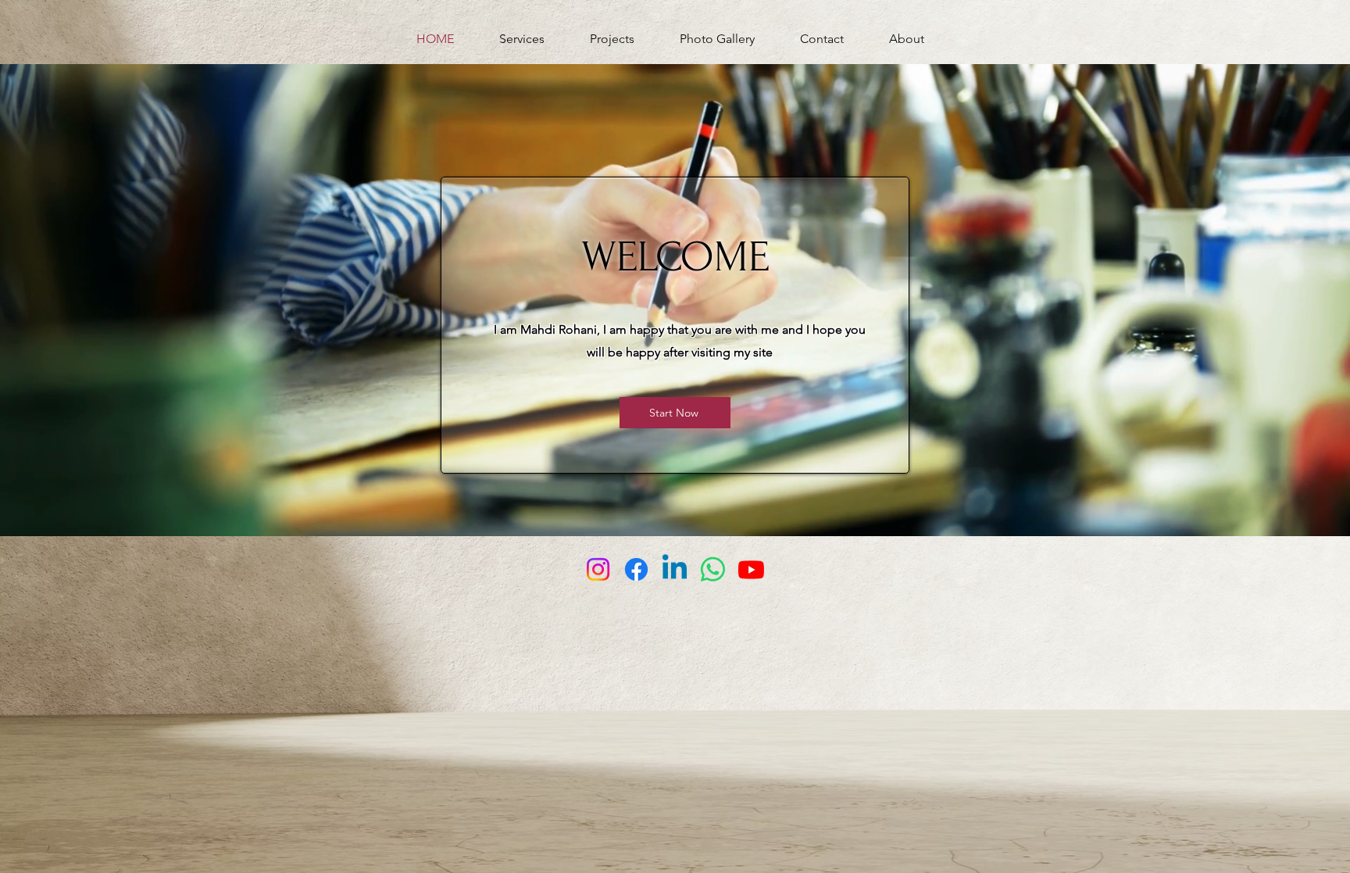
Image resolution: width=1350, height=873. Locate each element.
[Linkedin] (674, 569)
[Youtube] (751, 569)
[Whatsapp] (713, 569)
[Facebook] (636, 569)
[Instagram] (598, 569)
